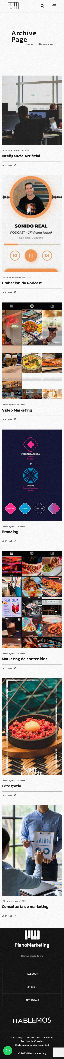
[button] (7, 1050)
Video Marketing (17, 410)
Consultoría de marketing (25, 906)
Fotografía (11, 786)
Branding (10, 532)
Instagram (32, 1000)
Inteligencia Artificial (21, 156)
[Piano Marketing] (13, 5)
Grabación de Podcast (22, 283)
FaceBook (32, 974)
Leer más (7, 165)
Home (29, 44)
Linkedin (32, 987)
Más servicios (45, 44)
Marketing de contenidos (24, 659)
